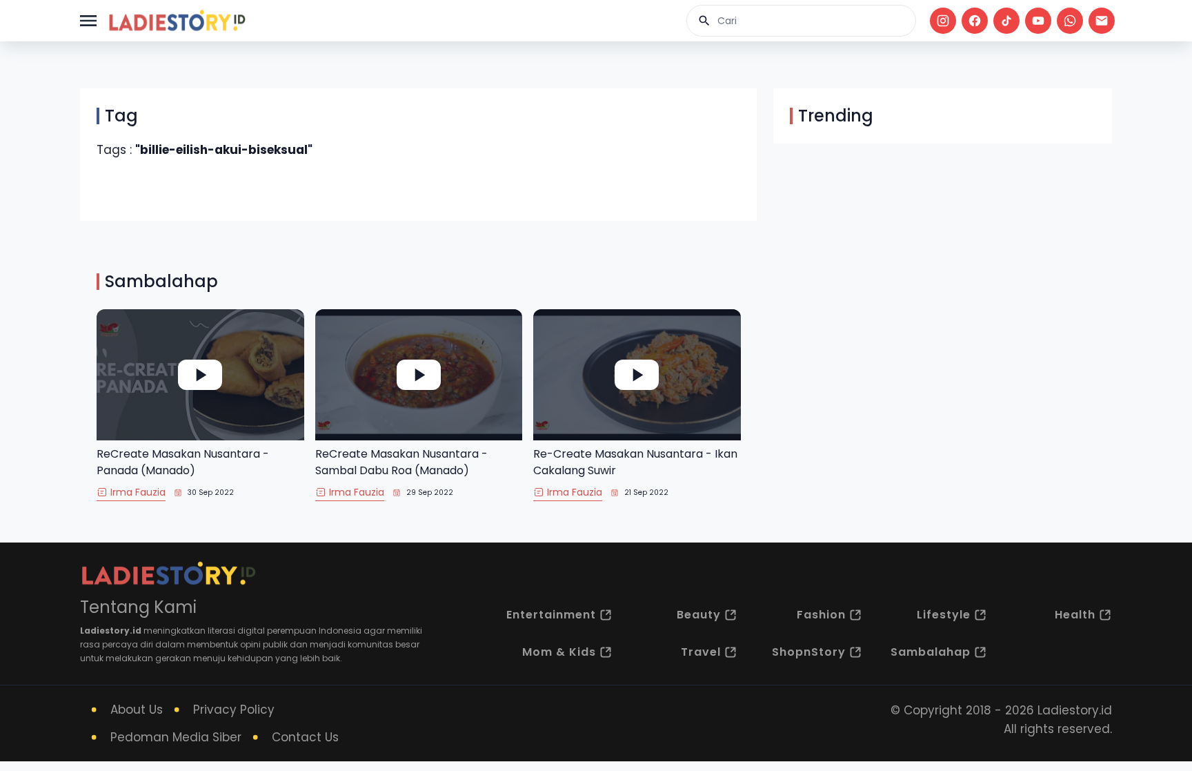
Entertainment (551, 615)
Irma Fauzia (138, 492)
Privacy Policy (234, 709)
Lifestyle (944, 615)
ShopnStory (809, 652)
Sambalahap (931, 652)
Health (1075, 615)
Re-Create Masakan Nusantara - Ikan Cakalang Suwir (635, 462)
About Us (136, 709)
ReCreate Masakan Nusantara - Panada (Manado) (183, 462)
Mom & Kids (559, 652)
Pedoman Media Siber (175, 737)
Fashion (821, 615)
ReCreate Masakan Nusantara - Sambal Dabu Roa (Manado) (401, 462)
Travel (701, 652)
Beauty (699, 615)
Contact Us (305, 737)
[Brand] (177, 20)
